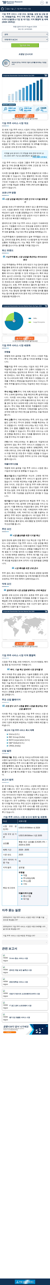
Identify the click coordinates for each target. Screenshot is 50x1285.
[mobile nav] (46, 2)
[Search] (42, 3)
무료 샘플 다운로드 (26, 1282)
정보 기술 (10, 9)
